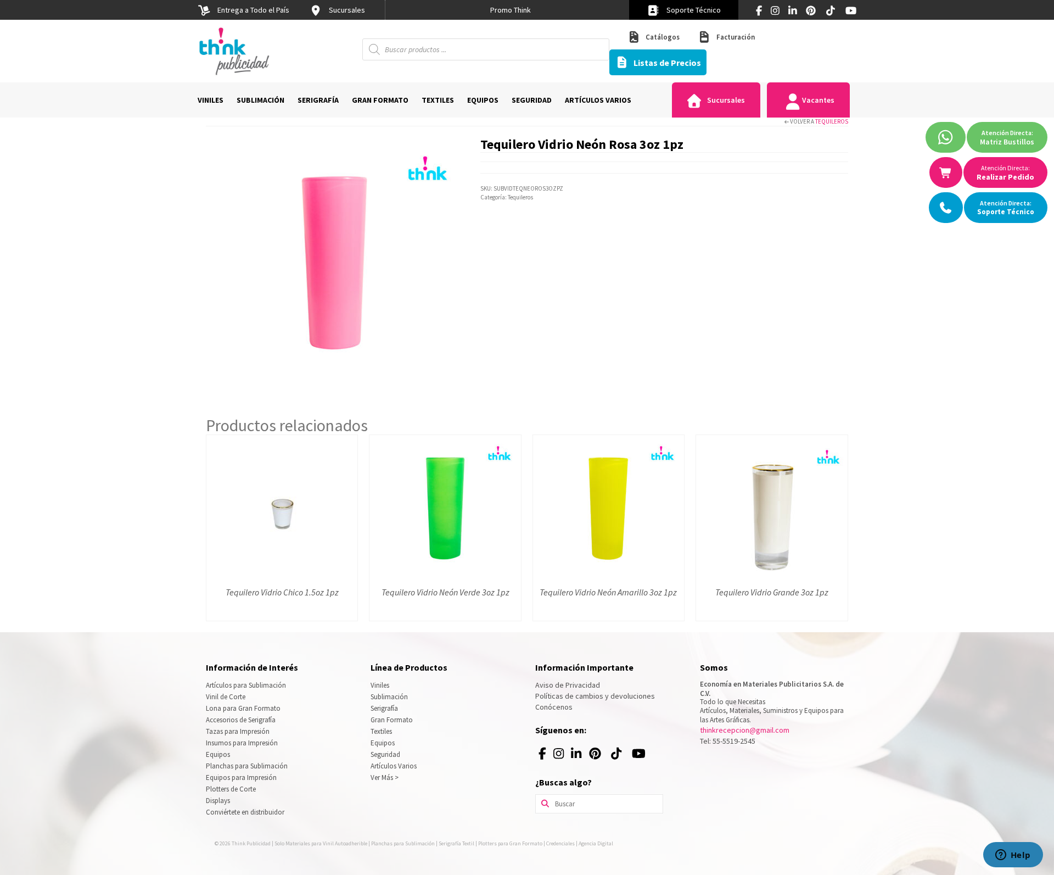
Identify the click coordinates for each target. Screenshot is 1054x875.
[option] (510, 10)
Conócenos (554, 707)
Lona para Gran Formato (243, 708)
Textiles (381, 731)
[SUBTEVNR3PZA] (335, 262)
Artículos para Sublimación (246, 685)
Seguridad (385, 754)
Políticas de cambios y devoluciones (595, 696)
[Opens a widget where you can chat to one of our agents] (1013, 856)
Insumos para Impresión (242, 743)
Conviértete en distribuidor (245, 812)
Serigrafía (384, 708)
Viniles (380, 685)
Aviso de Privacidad (567, 685)
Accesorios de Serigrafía (241, 719)
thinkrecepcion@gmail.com (744, 730)
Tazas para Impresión (238, 731)
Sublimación (389, 696)
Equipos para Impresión (241, 777)
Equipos (218, 754)
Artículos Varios (394, 766)
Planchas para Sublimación (247, 766)
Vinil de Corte (225, 696)
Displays (218, 800)
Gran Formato (392, 719)
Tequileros (831, 121)
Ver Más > (385, 777)
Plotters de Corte (231, 789)
